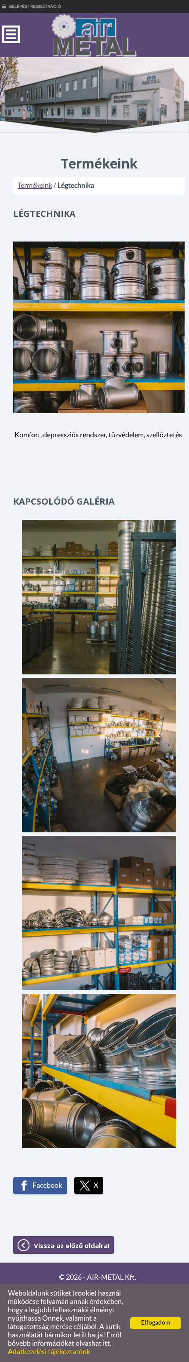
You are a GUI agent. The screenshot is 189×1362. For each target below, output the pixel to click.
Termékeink (35, 185)
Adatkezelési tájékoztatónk (49, 1351)
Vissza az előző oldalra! (71, 1245)
